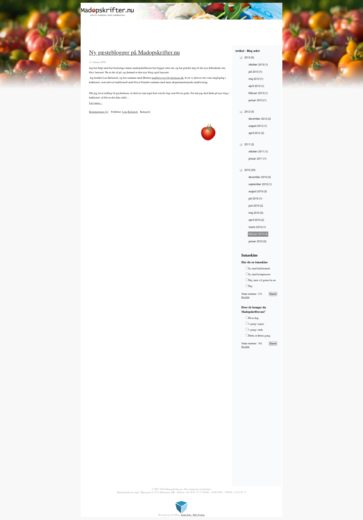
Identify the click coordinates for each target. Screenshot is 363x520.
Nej (250, 286)
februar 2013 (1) (258, 93)
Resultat (245, 297)
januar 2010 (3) (257, 241)
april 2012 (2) (256, 133)
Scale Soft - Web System (193, 514)
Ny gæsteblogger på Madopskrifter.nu (134, 52)
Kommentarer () (99, 112)
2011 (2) (249, 144)
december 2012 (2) (260, 119)
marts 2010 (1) (257, 227)
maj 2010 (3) (256, 213)
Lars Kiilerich (130, 112)
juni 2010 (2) (256, 205)
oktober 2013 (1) (258, 64)
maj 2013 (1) (256, 79)
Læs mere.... (95, 103)
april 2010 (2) (256, 220)
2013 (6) (249, 57)
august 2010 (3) (258, 191)
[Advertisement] (159, 34)
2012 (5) (249, 111)
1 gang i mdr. (255, 329)
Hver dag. (253, 318)
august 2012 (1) (258, 126)
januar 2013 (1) (257, 100)
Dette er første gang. (259, 335)
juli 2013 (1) (255, 71)
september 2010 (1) (260, 184)
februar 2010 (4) (258, 234)
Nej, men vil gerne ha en (262, 280)
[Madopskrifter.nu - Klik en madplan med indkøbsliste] (107, 16)
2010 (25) (249, 170)
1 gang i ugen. (256, 324)
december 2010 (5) (260, 177)
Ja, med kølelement (259, 268)
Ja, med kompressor (259, 274)
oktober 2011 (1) (258, 151)
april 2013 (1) (256, 86)
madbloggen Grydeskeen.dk (168, 78)
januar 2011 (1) (257, 158)
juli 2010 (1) (255, 198)
